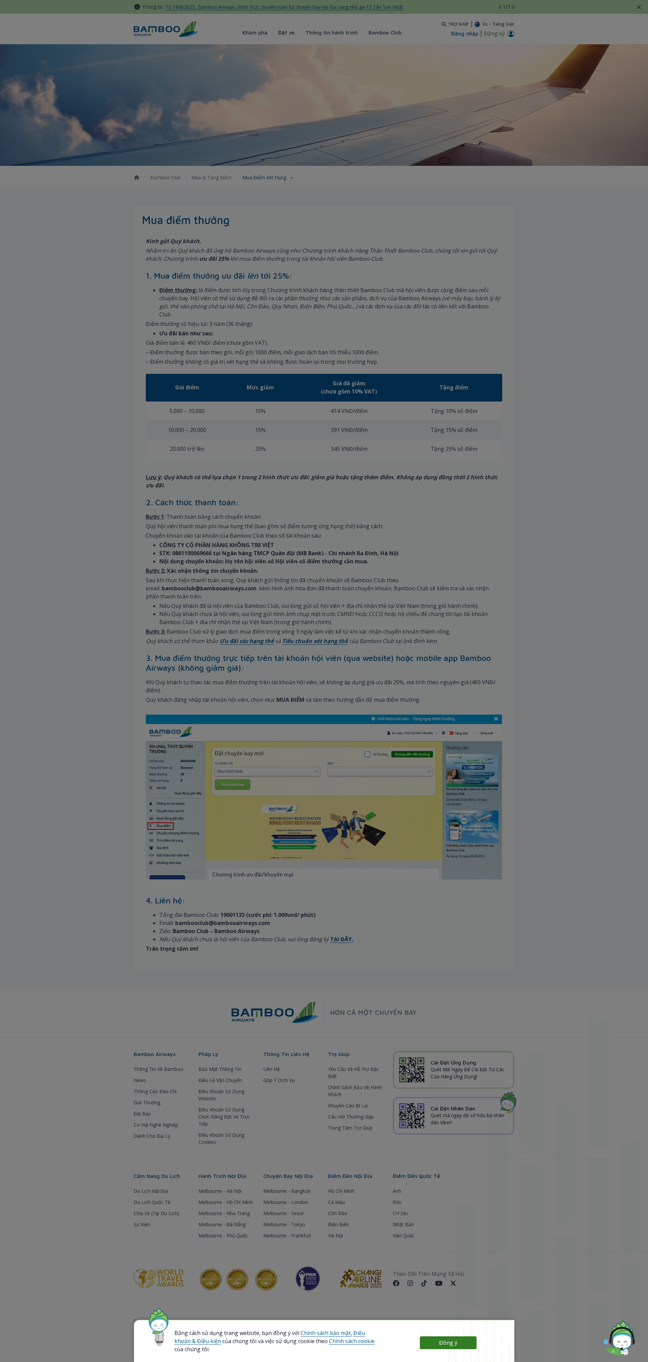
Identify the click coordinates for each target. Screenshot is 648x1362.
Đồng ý (448, 1342)
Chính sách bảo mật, (326, 1333)
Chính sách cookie (352, 1341)
